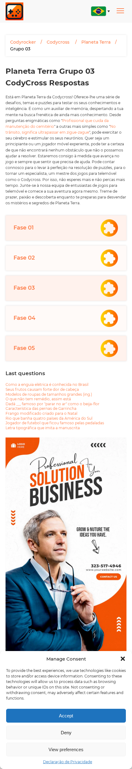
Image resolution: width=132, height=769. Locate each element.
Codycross (59, 42)
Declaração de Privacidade (67, 761)
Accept (66, 715)
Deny (66, 732)
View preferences (66, 749)
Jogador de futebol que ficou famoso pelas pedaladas (55, 423)
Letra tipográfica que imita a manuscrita (43, 428)
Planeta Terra (96, 42)
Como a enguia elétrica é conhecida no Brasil (47, 384)
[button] (123, 659)
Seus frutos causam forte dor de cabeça (42, 389)
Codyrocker (23, 42)
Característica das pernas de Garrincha (41, 408)
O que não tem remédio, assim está (38, 399)
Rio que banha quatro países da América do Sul (49, 418)
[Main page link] (14, 11)
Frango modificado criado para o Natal (41, 413)
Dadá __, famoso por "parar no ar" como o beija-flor (52, 404)
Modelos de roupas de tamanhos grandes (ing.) (49, 394)
